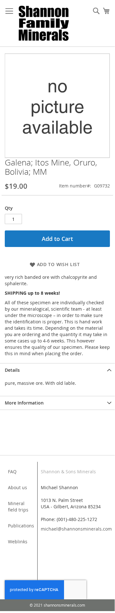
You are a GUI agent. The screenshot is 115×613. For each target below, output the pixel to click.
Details (12, 370)
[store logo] (44, 23)
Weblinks (17, 542)
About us (17, 487)
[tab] (57, 370)
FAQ (12, 472)
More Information (24, 403)
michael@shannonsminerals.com (76, 529)
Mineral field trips (18, 506)
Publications (21, 526)
